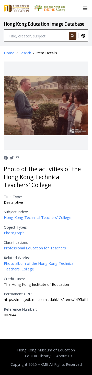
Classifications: (16, 242)
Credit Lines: (14, 278)
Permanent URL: (18, 293)
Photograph (14, 232)
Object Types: (16, 227)
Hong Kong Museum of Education (46, 349)
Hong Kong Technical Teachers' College (37, 217)
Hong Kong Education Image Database (44, 24)
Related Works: (17, 257)
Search (25, 52)
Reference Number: (20, 309)
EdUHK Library (37, 355)
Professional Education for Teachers (35, 247)
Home (9, 52)
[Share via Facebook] (6, 157)
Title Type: (13, 196)
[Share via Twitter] (12, 157)
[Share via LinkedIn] (17, 157)
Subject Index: (16, 211)
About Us (64, 355)
